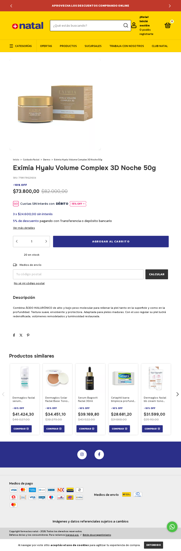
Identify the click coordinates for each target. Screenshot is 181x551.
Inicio (16, 159)
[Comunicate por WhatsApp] (172, 527)
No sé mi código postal (29, 283)
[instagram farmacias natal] (82, 454)
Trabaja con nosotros (126, 46)
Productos (68, 46)
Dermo (46, 159)
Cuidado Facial (31, 159)
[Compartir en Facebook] (14, 335)
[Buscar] (125, 25)
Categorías (23, 46)
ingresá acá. (72, 535)
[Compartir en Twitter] (21, 335)
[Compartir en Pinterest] (28, 335)
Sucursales (93, 46)
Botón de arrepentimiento (97, 535)
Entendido (153, 545)
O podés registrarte (146, 32)
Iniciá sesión (145, 23)
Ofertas (46, 46)
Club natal (160, 46)
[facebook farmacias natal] (99, 454)
